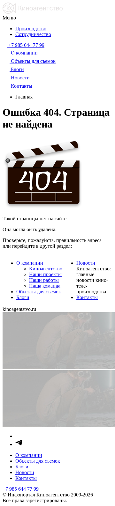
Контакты (87, 297)
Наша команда (44, 286)
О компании (29, 263)
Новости (85, 263)
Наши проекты (45, 274)
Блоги (22, 297)
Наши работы (44, 280)
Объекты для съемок (38, 291)
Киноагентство (45, 268)
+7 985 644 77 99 (21, 489)
